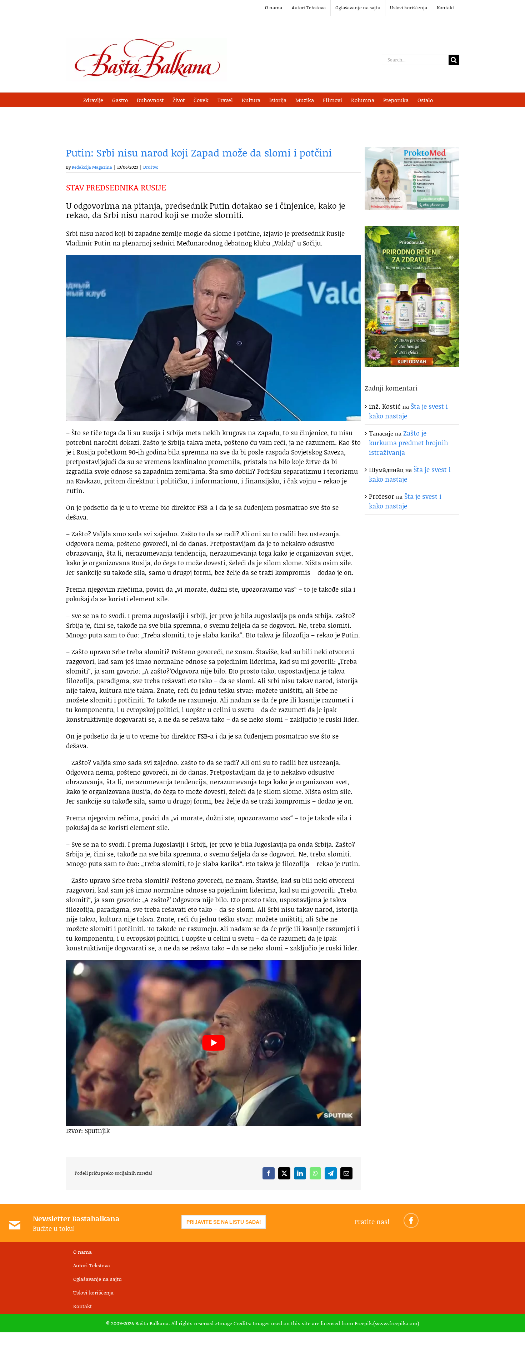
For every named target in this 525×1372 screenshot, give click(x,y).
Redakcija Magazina (92, 167)
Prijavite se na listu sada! (223, 1222)
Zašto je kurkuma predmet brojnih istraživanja (408, 442)
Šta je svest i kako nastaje (405, 501)
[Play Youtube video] (213, 1043)
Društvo (151, 167)
